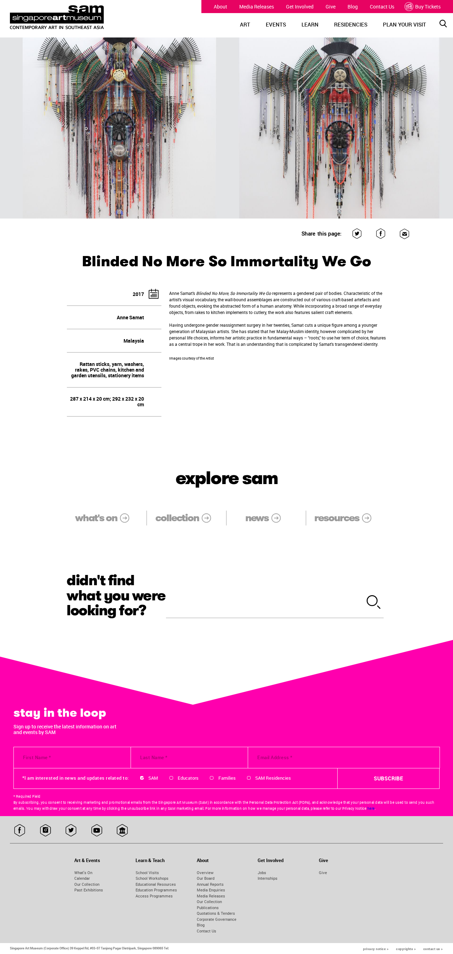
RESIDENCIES (350, 24)
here (371, 808)
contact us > (433, 949)
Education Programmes (156, 889)
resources (336, 518)
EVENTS (276, 24)
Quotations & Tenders (216, 913)
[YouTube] (96, 830)
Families (227, 778)
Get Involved (300, 6)
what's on (96, 518)
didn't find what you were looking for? (116, 595)
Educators (188, 778)
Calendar (82, 878)
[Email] (404, 234)
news (257, 518)
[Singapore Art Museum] (65, 17)
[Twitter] (357, 234)
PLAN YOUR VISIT (404, 24)
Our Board (205, 878)
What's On (83, 872)
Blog (353, 6)
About (220, 6)
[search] (374, 602)
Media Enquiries (211, 889)
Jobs (262, 872)
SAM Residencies (273, 778)
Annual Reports (210, 884)
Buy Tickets (428, 6)
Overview (205, 872)
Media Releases (256, 6)
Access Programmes (154, 895)
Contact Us (382, 6)
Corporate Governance (216, 919)
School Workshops (152, 878)
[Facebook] (380, 234)
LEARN (310, 24)
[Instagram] (45, 830)
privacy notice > (376, 949)
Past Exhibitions (88, 889)
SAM (153, 778)
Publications (208, 907)
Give (331, 6)
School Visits (147, 872)
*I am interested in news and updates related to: (75, 778)
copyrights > (406, 949)
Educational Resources (156, 884)
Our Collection (86, 884)
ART (245, 24)
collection (177, 518)
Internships (267, 878)
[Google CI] (122, 830)
